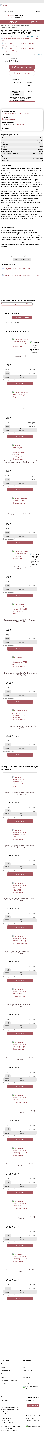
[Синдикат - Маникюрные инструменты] (16, 269)
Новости (25, 1374)
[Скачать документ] (16, 272)
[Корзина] (36, 6)
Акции (3, 1374)
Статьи (25, 1380)
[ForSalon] (12, 6)
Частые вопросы (28, 1370)
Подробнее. (20, 124)
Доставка (3, 1364)
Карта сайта (26, 1384)
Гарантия (4, 1404)
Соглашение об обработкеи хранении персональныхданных (9, 1382)
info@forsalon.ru (35, 1415)
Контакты (26, 1364)
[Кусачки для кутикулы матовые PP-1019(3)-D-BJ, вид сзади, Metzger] (20, 46)
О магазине (4, 1400)
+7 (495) (15, 18)
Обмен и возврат (6, 1370)
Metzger (40, 54)
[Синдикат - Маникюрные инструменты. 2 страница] (20, 275)
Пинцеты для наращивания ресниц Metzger (16, 304)
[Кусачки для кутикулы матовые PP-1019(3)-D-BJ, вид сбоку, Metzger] (20, 51)
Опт (24, 1367)
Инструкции (26, 1377)
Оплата (3, 1367)
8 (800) (15, 15)
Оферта (3, 1377)
